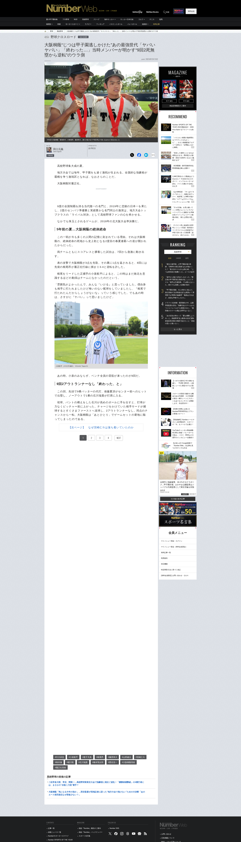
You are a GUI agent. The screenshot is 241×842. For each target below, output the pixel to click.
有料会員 (191, 11)
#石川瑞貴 (83, 762)
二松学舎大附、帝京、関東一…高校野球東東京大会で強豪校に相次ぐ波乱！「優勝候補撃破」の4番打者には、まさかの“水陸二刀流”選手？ (96, 783)
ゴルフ (140, 19)
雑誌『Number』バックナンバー (90, 832)
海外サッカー (109, 19)
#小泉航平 (73, 757)
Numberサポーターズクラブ (58, 836)
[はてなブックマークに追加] (146, 156)
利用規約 (164, 558)
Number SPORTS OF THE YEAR (60, 840)
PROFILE (50, 155)
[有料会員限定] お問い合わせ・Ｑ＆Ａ (175, 575)
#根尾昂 (99, 757)
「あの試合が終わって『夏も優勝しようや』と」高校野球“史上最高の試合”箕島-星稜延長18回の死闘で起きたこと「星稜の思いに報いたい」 (180, 319)
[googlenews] (139, 834)
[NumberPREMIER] (178, 11)
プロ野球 (66, 19)
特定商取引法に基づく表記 (171, 570)
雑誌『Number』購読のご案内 (90, 828)
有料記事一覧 (166, 552)
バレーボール (132, 24)
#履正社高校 (60, 768)
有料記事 (156, 24)
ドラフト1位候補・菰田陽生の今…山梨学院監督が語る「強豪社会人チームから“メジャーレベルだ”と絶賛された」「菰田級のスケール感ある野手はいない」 (179, 306)
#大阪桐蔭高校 (128, 762)
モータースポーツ (72, 24)
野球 (51, 31)
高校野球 (85, 19)
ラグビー (88, 24)
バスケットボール (115, 24)
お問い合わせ (166, 834)
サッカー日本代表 (126, 19)
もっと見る (178, 329)
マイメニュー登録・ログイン (171, 541)
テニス (151, 19)
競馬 (161, 19)
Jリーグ (96, 19)
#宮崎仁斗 (140, 757)
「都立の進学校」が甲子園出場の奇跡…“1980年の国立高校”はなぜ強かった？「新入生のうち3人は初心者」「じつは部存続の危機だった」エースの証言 (179, 268)
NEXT (119, 437)
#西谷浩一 (112, 762)
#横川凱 (70, 762)
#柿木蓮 (58, 762)
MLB (75, 19)
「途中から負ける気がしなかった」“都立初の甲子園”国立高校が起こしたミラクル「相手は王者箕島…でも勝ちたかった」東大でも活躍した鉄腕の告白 (179, 281)
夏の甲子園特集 (52, 19)
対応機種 (164, 564)
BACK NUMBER (83, 37)
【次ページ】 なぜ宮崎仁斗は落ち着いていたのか (101, 427)
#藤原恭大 (112, 757)
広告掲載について (167, 838)
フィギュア (100, 24)
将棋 (59, 24)
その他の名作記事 (178, 499)
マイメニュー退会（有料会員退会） (174, 547)
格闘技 (48, 24)
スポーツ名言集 (84, 836)
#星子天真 (87, 757)
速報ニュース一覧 (54, 832)
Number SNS (114, 828)
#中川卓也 (59, 757)
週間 (187, 258)
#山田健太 (126, 757)
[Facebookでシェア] (139, 156)
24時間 (178, 258)
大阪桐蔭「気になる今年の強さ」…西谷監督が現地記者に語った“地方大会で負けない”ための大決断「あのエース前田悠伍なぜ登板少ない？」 (97, 793)
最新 (169, 258)
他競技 (144, 24)
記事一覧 (51, 828)
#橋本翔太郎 (97, 762)
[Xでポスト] (132, 156)
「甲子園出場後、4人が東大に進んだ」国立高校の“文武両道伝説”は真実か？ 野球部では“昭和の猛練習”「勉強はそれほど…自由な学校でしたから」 (179, 294)
